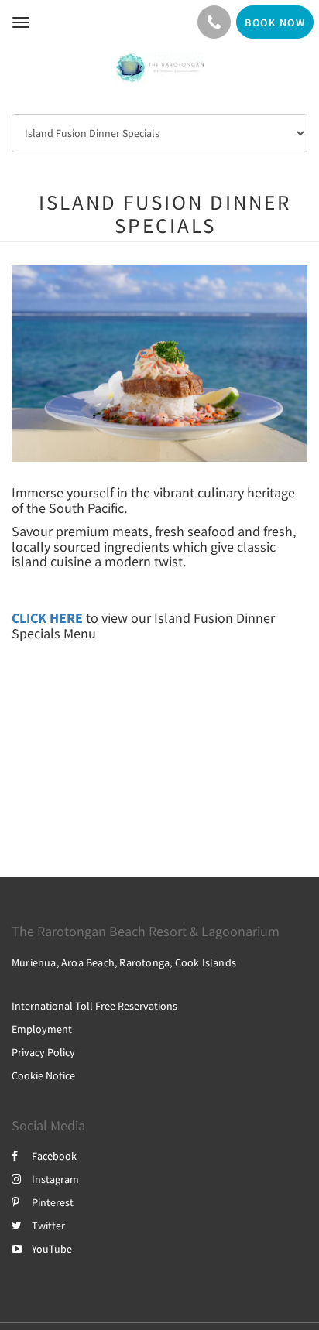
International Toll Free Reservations (94, 1006)
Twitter (48, 1226)
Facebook (54, 1156)
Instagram (55, 1179)
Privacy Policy (43, 1052)
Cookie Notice (43, 1075)
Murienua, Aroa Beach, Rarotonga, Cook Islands (124, 962)
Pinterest (53, 1202)
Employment (42, 1029)
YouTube (52, 1249)
